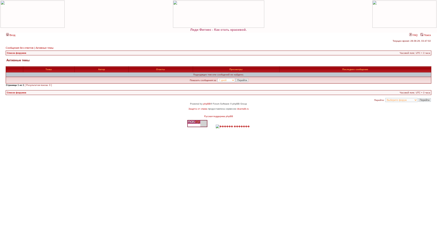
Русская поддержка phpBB (218, 116)
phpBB (207, 103)
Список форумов (16, 53)
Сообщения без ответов (19, 47)
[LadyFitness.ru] (218, 14)
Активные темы (44, 47)
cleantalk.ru (243, 109)
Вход (12, 35)
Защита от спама (197, 109)
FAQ (415, 35)
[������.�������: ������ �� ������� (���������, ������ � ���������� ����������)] (233, 126)
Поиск (427, 35)
